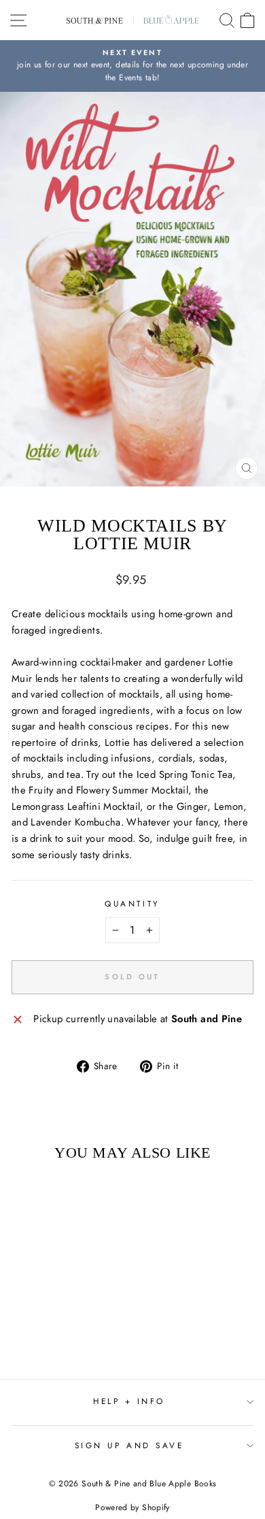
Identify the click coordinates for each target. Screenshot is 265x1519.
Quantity (132, 903)
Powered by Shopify (132, 1507)
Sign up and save (129, 1445)
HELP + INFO (129, 1401)
